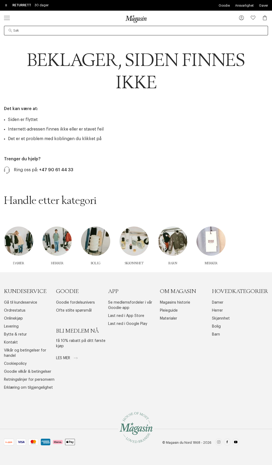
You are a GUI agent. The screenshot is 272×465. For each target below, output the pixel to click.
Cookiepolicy (15, 364)
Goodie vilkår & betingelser (27, 372)
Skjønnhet (221, 318)
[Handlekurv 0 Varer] (265, 18)
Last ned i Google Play (127, 324)
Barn (216, 334)
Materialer (168, 318)
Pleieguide (169, 310)
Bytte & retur (15, 334)
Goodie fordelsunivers (75, 302)
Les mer (63, 358)
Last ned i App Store (126, 316)
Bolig (216, 326)
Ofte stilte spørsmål (74, 310)
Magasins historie (175, 302)
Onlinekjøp (13, 318)
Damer (217, 302)
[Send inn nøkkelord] (10, 30)
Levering (11, 326)
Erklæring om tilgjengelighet (28, 387)
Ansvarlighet (244, 5)
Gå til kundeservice (20, 302)
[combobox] (136, 30)
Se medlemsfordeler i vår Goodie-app (130, 305)
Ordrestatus (15, 310)
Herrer (217, 310)
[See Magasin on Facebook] (227, 442)
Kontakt (11, 342)
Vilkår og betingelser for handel (25, 353)
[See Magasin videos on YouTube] (235, 442)
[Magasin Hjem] (136, 19)
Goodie (224, 5)
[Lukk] (219, 259)
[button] (241, 18)
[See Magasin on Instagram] (218, 442)
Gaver (263, 5)
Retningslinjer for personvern (29, 380)
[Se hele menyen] (7, 18)
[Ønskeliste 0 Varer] (253, 18)
